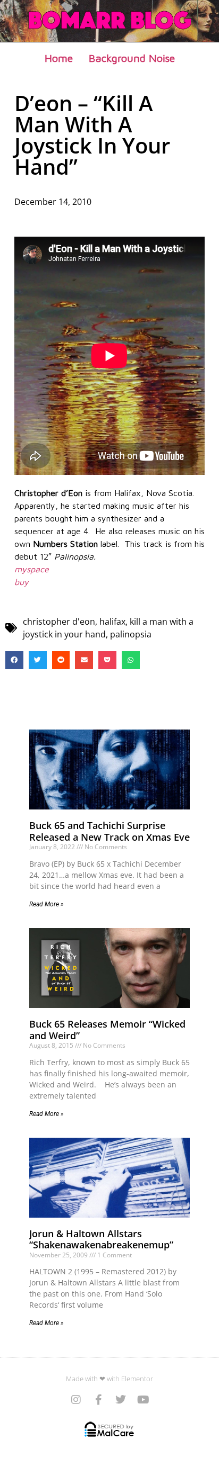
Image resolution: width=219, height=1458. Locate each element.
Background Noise (132, 58)
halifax (112, 621)
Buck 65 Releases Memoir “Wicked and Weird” (107, 1030)
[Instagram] (76, 1399)
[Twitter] (120, 1399)
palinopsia (130, 634)
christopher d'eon (59, 621)
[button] (14, 660)
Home (59, 58)
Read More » (46, 904)
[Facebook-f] (98, 1399)
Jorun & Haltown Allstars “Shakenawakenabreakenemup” (101, 1239)
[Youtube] (143, 1399)
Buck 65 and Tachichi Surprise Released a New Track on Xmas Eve (109, 831)
